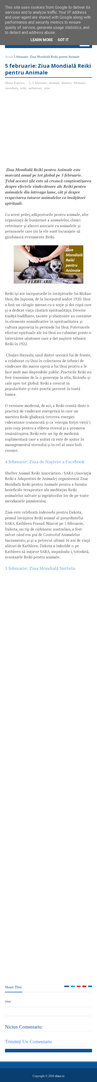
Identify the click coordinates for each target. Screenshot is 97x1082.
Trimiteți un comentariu (28, 1041)
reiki (23, 88)
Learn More (42, 40)
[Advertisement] (47, 130)
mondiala (11, 88)
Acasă (9, 57)
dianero (66, 83)
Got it (63, 40)
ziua (47, 88)
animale (54, 83)
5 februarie (39, 83)
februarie (80, 83)
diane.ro (59, 1076)
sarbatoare (35, 88)
